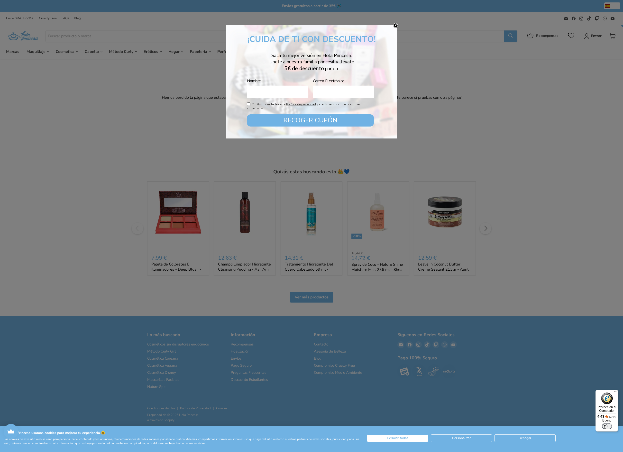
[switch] (607, 426)
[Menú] (615, 393)
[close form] (396, 26)
